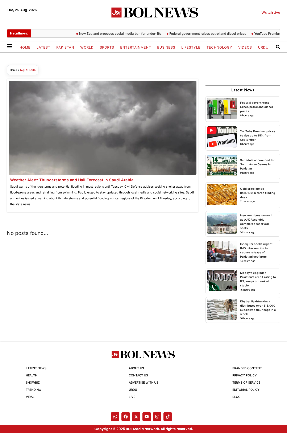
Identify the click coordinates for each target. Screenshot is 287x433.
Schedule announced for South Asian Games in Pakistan (257, 164)
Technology (219, 47)
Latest (43, 47)
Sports (107, 47)
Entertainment (135, 47)
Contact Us (138, 375)
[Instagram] (157, 416)
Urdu (263, 47)
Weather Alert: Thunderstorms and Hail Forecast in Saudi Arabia (71, 180)
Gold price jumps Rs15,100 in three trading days (257, 193)
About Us (136, 368)
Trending (33, 389)
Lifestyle (190, 47)
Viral (30, 397)
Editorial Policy (245, 389)
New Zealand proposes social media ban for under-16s (115, 34)
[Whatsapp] (115, 416)
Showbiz (33, 382)
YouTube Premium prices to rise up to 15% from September (257, 135)
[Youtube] (146, 416)
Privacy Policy (244, 375)
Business (166, 47)
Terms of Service (246, 382)
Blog (236, 397)
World (87, 47)
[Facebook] (125, 416)
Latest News (36, 368)
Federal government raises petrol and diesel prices (203, 34)
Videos (245, 47)
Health (31, 375)
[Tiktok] (167, 416)
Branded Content (247, 368)
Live (132, 397)
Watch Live (271, 12)
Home (25, 47)
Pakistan (65, 47)
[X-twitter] (136, 416)
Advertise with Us (143, 382)
